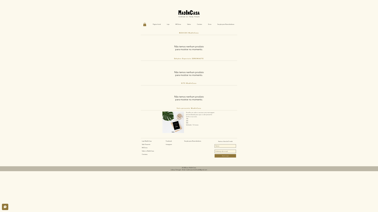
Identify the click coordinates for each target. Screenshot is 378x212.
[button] (144, 24)
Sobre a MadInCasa (148, 151)
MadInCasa (189, 12)
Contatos (144, 154)
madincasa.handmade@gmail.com (196, 170)
